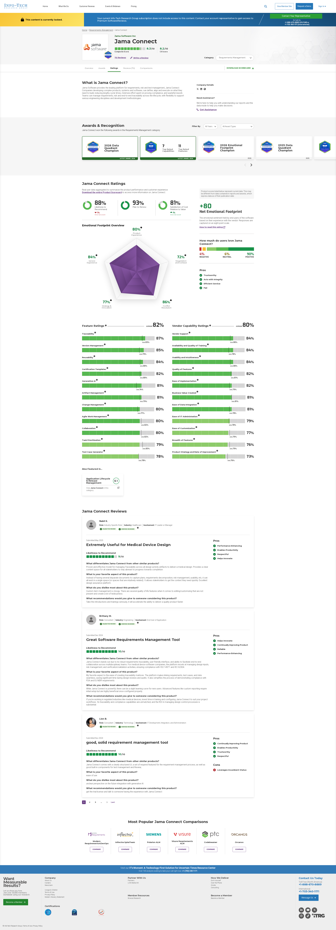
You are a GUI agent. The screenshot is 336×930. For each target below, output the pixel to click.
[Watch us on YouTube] (308, 910)
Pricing (133, 6)
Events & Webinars (112, 6)
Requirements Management (101, 30)
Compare (97, 849)
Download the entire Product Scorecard (102, 192)
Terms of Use (49, 892)
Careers (48, 883)
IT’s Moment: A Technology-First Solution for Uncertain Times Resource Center (172, 867)
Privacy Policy (50, 895)
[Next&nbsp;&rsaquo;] (107, 802)
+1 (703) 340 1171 (189, 871)
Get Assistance (208, 109)
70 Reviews (120, 58)
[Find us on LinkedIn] (301, 910)
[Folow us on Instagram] (301, 916)
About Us (48, 880)
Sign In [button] (321, 6)
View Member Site (284, 6)
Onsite (213, 885)
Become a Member (14, 902)
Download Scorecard (239, 68)
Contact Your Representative (296, 16)
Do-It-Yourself (216, 880)
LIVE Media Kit (133, 883)
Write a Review (140, 58)
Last (113, 802)
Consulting (215, 888)
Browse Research (134, 898)
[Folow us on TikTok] (308, 916)
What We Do (64, 6)
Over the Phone (216, 883)
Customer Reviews (87, 6)
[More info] (141, 227)
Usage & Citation (51, 890)
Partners (131, 880)
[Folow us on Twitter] (314, 910)
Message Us (307, 897)
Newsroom (49, 885)
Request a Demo (304, 6)
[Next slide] (251, 165)
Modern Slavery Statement (54, 897)
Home (45, 6)
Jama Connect (121, 30)
